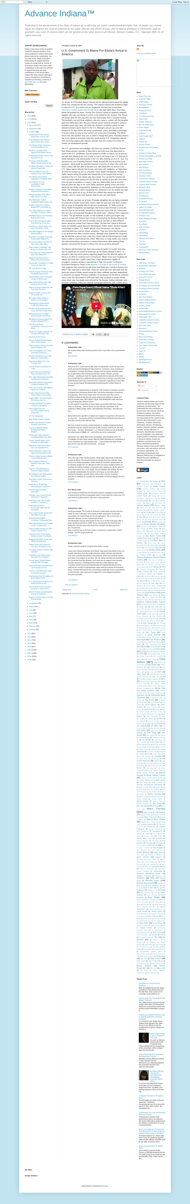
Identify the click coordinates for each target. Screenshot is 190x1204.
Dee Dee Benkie (157, 599)
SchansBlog (143, 233)
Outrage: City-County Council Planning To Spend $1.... (40, 496)
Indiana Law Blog (145, 159)
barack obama (143, 505)
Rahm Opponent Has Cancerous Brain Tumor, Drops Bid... (39, 411)
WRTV (141, 354)
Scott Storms (159, 904)
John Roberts (150, 735)
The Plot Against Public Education (37, 491)
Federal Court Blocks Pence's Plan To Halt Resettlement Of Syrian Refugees (152, 1017)
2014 (29, 122)
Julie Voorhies (141, 742)
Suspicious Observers (147, 343)
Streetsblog (143, 236)
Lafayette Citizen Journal (148, 182)
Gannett (150, 653)
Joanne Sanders (154, 721)
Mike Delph (157, 803)
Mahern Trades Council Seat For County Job (40, 294)
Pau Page (155, 841)
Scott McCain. (147, 904)
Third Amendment (142, 935)
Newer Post (66, 590)
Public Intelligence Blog (148, 219)
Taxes (138, 932)
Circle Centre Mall (154, 560)
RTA (155, 892)
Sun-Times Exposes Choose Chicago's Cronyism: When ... (41, 211)
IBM (164, 676)
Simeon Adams (156, 911)
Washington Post (145, 360)
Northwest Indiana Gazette (149, 204)
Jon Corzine (161, 735)
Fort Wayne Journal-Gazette (149, 286)
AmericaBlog (144, 102)
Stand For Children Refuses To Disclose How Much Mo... (40, 333)
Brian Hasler (153, 529)
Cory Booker (158, 576)
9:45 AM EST (73, 356)
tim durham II (154, 940)
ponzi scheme (143, 857)
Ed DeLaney (159, 625)
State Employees (142, 914)
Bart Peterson (157, 508)
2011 (29, 640)
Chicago (139, 552)
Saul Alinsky (159, 899)
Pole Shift (140, 854)
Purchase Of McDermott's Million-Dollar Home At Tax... (40, 162)
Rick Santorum (153, 885)
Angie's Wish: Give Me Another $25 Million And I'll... (40, 399)
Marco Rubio (158, 770)
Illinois (147, 679)
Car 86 (161, 538)
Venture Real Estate (143, 954)
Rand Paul (148, 866)
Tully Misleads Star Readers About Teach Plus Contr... (39, 141)
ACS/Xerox (145, 484)
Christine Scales (145, 555)
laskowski (162, 751)
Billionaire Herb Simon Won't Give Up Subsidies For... (40, 447)
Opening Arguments (146, 210)
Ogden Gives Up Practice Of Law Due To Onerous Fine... (40, 545)
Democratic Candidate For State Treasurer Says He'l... (41, 264)
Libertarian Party (142, 758)
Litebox (156, 761)
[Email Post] (93, 334)
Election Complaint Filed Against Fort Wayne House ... (41, 151)
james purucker (142, 714)
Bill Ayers (158, 517)
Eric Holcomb (154, 630)
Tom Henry (155, 947)
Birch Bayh (159, 519)
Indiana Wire (143, 308)
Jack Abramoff (155, 702)
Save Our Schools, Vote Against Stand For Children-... (41, 389)
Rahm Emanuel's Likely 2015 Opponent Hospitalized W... (40, 452)
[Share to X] (102, 334)
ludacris (149, 765)
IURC (146, 702)
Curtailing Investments (155, 578)
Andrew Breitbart (149, 489)
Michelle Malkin (145, 190)
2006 (29, 656)
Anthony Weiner (142, 493)
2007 (29, 653)
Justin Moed (154, 742)
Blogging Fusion (145, 110)
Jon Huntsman (144, 737)
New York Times (145, 325)
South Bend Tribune (146, 340)
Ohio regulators (142, 831)
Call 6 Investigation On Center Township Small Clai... (40, 352)
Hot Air (141, 150)
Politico (141, 334)
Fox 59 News (144, 291)
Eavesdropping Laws (145, 625)
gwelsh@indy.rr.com (32, 82)
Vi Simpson (150, 956)
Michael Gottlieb (142, 801)
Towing (146, 949)
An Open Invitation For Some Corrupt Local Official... (40, 404)
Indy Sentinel (144, 164)
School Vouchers (142, 902)
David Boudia (160, 588)
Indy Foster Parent (146, 162)
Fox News (142, 294)
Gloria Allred (141, 659)
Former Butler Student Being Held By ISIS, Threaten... (39, 561)
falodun (139, 642)
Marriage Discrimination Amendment (149, 785)
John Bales (141, 730)
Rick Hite (160, 883)
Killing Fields (143, 749)
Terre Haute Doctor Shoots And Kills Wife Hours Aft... (40, 514)
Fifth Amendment (151, 644)
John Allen (159, 728)
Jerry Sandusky (152, 716)
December (33, 125)
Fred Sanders (160, 651)
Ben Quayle (148, 512)
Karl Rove (147, 744)
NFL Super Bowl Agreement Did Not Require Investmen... (41, 378)
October (32, 132)
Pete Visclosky (142, 850)
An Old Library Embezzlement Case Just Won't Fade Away (40, 310)
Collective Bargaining (147, 569)
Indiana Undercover (156, 693)
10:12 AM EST (73, 447)
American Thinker (145, 105)
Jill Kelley (159, 718)
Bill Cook (148, 519)
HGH (159, 672)
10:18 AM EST (73, 482)
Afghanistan (158, 484)
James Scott (154, 714)
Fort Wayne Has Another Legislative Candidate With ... (41, 178)
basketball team (142, 510)
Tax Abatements (156, 930)
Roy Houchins (145, 892)
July (31, 610)
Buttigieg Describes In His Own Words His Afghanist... (40, 540)
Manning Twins (152, 768)
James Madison (160, 709)
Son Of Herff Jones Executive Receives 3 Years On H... (40, 588)
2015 (29, 119)
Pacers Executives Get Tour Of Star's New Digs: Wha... (40, 243)
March (31, 623)
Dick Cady (155, 607)
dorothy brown (151, 614)
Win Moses (144, 970)
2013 (29, 634)
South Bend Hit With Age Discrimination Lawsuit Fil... (40, 485)
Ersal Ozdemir (154, 635)
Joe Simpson (149, 728)
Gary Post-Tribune (146, 297)
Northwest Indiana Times (148, 331)
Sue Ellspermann (159, 921)
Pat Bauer (158, 838)
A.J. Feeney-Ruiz (143, 481)
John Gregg (151, 733)
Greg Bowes (158, 662)
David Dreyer (143, 590)
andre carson (159, 486)
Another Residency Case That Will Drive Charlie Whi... (40, 357)
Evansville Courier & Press (149, 283)
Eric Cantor (143, 630)
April (31, 620)
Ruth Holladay (144, 227)
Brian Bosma (141, 529)
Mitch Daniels (156, 808)
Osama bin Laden (143, 833)
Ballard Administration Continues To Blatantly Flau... (41, 519)
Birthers (139, 522)
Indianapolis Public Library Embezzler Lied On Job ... (39, 136)
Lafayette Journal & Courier (149, 320)
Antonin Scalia (142, 496)
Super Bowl (143, 923)
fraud (142, 651)
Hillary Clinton (141, 674)
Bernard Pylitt (158, 512)
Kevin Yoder (161, 747)
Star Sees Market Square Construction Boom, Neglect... (38, 430)
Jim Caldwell (141, 721)
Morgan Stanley (145, 814)
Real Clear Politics (146, 337)
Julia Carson (158, 740)
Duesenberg (141, 618)
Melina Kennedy (154, 794)
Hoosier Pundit (144, 145)
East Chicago (160, 623)
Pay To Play (153, 845)
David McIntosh (151, 593)
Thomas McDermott (158, 935)
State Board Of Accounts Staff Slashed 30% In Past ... (40, 283)
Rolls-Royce (151, 890)
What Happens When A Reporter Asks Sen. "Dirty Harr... (39, 464)
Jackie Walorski (150, 705)
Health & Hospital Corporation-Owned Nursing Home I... (40, 190)
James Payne (158, 711)
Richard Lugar (152, 880)
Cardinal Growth (142, 540)
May (31, 616)
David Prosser (153, 595)
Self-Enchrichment (156, 909)
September (33, 603)
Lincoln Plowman (143, 761)
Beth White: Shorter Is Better (39, 419)
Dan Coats (151, 581)
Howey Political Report (147, 300)
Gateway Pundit (145, 130)
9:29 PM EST (73, 536)
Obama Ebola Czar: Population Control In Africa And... (40, 278)
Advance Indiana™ (60, 13)
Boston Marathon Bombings (154, 524)
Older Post (124, 590)
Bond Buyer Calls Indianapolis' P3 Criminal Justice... (40, 475)
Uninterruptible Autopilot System (151, 951)
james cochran (152, 707)
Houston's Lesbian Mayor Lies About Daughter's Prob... (40, 227)
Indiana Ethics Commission (149, 681)
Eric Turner (151, 632)
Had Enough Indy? (146, 136)
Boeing (139, 524)
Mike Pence (153, 806)
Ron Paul (161, 890)
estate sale (159, 637)
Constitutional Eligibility (144, 574)
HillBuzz (142, 139)
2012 (29, 637)
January (32, 629)
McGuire (162, 792)
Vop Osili (144, 958)
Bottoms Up (145, 526)
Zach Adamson (152, 973)
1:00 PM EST (73, 501)
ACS (163, 481)
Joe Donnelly (158, 723)
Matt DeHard (153, 792)
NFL (157, 824)
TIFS (156, 937)
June (31, 613)
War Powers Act (157, 963)
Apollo (154, 496)
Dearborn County (142, 599)
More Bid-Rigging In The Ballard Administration (41, 233)
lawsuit (139, 756)
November (33, 129)
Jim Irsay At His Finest (37, 337)
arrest (153, 500)
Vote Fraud (155, 958)
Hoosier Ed (143, 142)
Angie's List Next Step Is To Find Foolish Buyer (41, 598)
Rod (158, 888)
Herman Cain (149, 672)
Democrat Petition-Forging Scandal (151, 602)
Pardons (147, 836)
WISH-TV (142, 351)
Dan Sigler (155, 583)
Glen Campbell (158, 656)
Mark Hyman (141, 780)
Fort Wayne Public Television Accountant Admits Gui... (40, 146)
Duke (161, 618)
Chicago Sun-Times (146, 271)
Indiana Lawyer (144, 306)
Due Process (157, 616)
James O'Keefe (144, 711)
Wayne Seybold (144, 966)
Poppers (158, 857)
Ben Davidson (155, 510)
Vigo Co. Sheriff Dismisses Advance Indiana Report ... (40, 470)
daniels (139, 588)
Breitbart (142, 269)
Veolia (142, 956)
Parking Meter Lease (144, 838)
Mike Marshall (141, 806)
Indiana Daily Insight (146, 303)
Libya (161, 758)
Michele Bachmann (143, 803)
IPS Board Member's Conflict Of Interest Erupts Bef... (41, 167)
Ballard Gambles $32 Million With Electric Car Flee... (39, 196)
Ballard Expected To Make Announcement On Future (39, 315)
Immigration (155, 679)
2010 (29, 643)
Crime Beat (140, 578)
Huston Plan (155, 676)
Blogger (105, 1186)
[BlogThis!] (100, 334)
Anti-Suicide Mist (157, 493)
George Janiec (160, 653)
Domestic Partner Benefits (153, 609)
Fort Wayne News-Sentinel (149, 288)
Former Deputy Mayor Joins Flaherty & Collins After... (39, 441)
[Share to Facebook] (105, 334)
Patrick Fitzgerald (142, 841)
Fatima (146, 642)
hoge (161, 674)
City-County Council (153, 562)
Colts (160, 569)
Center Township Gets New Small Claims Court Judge (40, 394)
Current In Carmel (145, 277)
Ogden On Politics (145, 207)
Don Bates (140, 611)
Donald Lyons (151, 611)
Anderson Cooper (143, 486)
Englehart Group (159, 628)
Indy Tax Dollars (145, 170)
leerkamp (147, 756)
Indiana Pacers (152, 686)
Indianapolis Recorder (147, 314)
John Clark (154, 730)
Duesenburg (152, 618)
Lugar (157, 765)
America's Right (145, 99)
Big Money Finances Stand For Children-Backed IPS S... (40, 320)
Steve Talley (147, 918)
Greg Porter (140, 665)
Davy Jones (150, 597)
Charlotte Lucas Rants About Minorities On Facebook (39, 556)
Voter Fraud (141, 961)
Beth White (154, 515)
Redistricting (158, 871)
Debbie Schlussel (145, 122)
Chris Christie (161, 552)
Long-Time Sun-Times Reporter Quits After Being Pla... (41, 254)
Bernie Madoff (141, 515)
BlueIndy (148, 522)
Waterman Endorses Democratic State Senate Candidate (39, 508)
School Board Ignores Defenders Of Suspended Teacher (151, 1055)
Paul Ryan (159, 843)
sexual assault (142, 911)
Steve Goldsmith (153, 916)
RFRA (152, 878)
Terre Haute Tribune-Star (148, 345)
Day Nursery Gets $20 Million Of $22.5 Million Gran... (41, 577)
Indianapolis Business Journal (150, 311)
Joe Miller (155, 726)
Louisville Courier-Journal (148, 323)
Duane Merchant (142, 616)
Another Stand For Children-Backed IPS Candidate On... (40, 206)
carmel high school (156, 545)
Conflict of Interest (143, 571)
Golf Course (152, 659)
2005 (29, 660)
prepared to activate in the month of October (108, 265)
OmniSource (157, 831)
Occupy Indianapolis (155, 829)
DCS (160, 597)
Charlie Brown (141, 550)
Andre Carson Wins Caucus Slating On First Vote (157, 1036)
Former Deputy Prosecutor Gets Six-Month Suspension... (41, 273)
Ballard (148, 503)
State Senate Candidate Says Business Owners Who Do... (40, 248)
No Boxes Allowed (146, 199)
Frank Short (149, 649)
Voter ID (151, 961)
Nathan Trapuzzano (150, 817)
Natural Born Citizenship (149, 822)
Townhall (142, 244)
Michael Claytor (157, 799)
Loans (148, 763)
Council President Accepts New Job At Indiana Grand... (41, 567)
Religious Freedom (143, 876)
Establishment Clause (144, 637)
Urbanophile (143, 247)
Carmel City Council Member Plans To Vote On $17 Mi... (40, 373)
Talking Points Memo (147, 238)
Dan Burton (141, 581)
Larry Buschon (152, 751)
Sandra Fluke (148, 899)
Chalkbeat (143, 113)
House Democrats (142, 676)
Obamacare (151, 826)
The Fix (141, 241)
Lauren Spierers (157, 754)
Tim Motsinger (151, 942)
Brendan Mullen (157, 526)
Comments (144, 390)
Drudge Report (144, 280)
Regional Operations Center (149, 873)
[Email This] (97, 334)
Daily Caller (143, 119)
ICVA (140, 679)
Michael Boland (142, 799)
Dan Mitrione (143, 583)
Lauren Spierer (144, 754)
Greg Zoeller (152, 665)
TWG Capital (155, 949)
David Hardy (154, 590)
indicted (139, 700)
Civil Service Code (151, 564)
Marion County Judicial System (152, 777)
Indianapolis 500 (142, 695)
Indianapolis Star (145, 317)
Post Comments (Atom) (80, 594)
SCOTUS (142, 230)
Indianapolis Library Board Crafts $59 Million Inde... (39, 304)
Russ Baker (143, 224)
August (32, 607)
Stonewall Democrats (144, 921)
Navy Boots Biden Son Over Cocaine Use (39, 362)
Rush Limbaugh (152, 895)
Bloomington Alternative (148, 266)
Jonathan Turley (145, 176)
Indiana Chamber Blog (147, 153)
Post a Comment (71, 585)
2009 (29, 647)
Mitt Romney (160, 812)
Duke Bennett (141, 621)
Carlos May (152, 543)
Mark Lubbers (160, 780)
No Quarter (143, 201)
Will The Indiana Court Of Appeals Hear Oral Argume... (41, 173)
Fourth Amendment (156, 646)
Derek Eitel (143, 607)
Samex (139, 899)
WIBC (152, 968)
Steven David (158, 918)
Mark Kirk (150, 780)
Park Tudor (158, 836)
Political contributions (155, 854)
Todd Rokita (148, 944)
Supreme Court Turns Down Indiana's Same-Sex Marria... (41, 535)
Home (95, 590)
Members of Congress (144, 796)
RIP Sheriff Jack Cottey (37, 268)
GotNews (142, 133)
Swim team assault (159, 925)
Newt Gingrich (148, 824)
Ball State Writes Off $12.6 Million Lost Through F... (39, 299)
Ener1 (149, 628)
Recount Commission (147, 869)
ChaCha (139, 547)
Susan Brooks (158, 923)
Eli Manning (141, 628)
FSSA (141, 654)
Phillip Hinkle (158, 852)
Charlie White (155, 550)
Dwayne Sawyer (155, 621)
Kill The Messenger (36, 416)
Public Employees (151, 862)
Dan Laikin (161, 581)
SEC (154, 907)
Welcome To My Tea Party (148, 250)
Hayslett (156, 669)
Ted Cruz (147, 932)
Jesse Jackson (149, 718)
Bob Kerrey (159, 522)
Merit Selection (158, 796)
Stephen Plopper (157, 914)
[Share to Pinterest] (108, 334)
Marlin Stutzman (157, 782)
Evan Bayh (141, 640)
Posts (142, 386)
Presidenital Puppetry (147, 213)
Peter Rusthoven (156, 850)
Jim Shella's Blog (145, 173)
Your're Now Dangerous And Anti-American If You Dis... (39, 222)
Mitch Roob (148, 812)
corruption (148, 576)
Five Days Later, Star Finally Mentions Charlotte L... (39, 501)
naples (139, 817)
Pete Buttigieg (158, 848)
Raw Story (143, 221)
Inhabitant (162, 700)
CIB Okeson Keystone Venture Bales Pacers (151, 557)
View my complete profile (146, 53)
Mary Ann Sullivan (153, 789)
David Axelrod (148, 588)
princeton (140, 859)
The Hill (142, 348)
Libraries (153, 758)
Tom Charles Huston (143, 947)
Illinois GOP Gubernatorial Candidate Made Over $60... (40, 436)
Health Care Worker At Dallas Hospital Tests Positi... (40, 424)
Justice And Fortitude (147, 179)
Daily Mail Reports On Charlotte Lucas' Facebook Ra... (41, 524)
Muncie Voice (144, 193)
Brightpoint (149, 531)
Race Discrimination (152, 864)
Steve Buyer (141, 916)
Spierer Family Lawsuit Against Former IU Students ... (40, 593)
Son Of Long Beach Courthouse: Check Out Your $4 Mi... (41, 326)
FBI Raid (154, 642)
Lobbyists (156, 763)
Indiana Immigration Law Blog (150, 156)
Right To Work (148, 888)
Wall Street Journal (143, 963)
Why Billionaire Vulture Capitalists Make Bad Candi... (41, 201)
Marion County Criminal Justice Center (151, 774)
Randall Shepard (159, 866)
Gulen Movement (153, 667)
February (32, 626)
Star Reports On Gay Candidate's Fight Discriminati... (37, 184)
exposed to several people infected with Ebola (80, 110)
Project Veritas (151, 859)
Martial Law (159, 787)
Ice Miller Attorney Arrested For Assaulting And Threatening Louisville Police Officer (157, 1076)
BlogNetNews (144, 108)
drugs (161, 614)
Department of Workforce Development (152, 604)
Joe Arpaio (147, 723)
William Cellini (160, 968)
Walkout (160, 961)
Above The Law (145, 96)
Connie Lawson (158, 571)
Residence (158, 876)
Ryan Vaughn (154, 897)
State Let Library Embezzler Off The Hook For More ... (40, 288)
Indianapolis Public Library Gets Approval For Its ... (41, 157)
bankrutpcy (158, 503)
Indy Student (143, 167)
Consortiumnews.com (147, 274)
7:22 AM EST (73, 580)
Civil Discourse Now (146, 116)
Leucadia (157, 756)
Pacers (155, 833)
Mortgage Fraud (158, 814)
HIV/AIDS (153, 674)
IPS (140, 702)
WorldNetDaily (144, 362)
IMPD (163, 679)
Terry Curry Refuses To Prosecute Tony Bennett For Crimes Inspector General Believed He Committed (152, 1131)
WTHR (141, 357)
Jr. (137, 740)
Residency (141, 878)
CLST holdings (154, 567)
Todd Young (159, 944)
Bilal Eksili (148, 517)
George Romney (144, 656)
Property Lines (144, 216)
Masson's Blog (144, 187)
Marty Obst (140, 789)
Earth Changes (148, 623)
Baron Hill (143, 508)
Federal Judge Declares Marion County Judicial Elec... (41, 457)
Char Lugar (148, 547)
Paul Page (149, 843)
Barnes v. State (160, 505)
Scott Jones (155, 902)
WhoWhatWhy (144, 253)
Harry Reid (147, 669)
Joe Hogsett (141, 726)
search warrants (142, 907)
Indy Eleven (149, 700)
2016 (29, 116)
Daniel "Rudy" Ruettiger (154, 585)
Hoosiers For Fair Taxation (149, 147)
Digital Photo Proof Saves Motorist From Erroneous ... (40, 259)
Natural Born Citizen (155, 819)
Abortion (155, 481)
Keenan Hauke (158, 744)
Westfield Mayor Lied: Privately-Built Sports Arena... (41, 217)
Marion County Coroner (146, 773)
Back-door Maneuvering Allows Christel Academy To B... (40, 383)
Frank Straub (160, 649)
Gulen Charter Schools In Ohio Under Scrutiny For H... (40, 530)
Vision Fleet (160, 956)
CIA (157, 555)
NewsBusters (144, 196)
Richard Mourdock (145, 883)
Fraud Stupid (144, 127)
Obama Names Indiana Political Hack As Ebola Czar (41, 347)
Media (142, 794)
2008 (29, 650)
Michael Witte (157, 801)
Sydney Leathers (146, 928)
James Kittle (148, 709)
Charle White (158, 547)
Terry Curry (157, 932)
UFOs (163, 949)
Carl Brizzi (154, 540)
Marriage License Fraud (144, 787)
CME (163, 567)
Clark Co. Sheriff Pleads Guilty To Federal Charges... (40, 572)
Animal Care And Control (154, 491)
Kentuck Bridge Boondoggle (146, 747)
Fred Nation (150, 651)
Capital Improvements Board (146, 538)
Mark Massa (144, 782)
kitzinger (154, 749)
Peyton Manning (143, 852)
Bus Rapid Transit (153, 536)
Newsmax (142, 328)
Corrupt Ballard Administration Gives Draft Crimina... (40, 341)
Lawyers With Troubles (147, 184)
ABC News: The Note (147, 263)
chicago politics (149, 552)
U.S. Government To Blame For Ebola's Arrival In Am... (40, 582)
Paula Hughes (141, 845)
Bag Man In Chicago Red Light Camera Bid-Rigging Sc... (40, 238)
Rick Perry (141, 885)
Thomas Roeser (145, 937)
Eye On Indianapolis (146, 125)
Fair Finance (155, 639)
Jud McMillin (146, 740)
